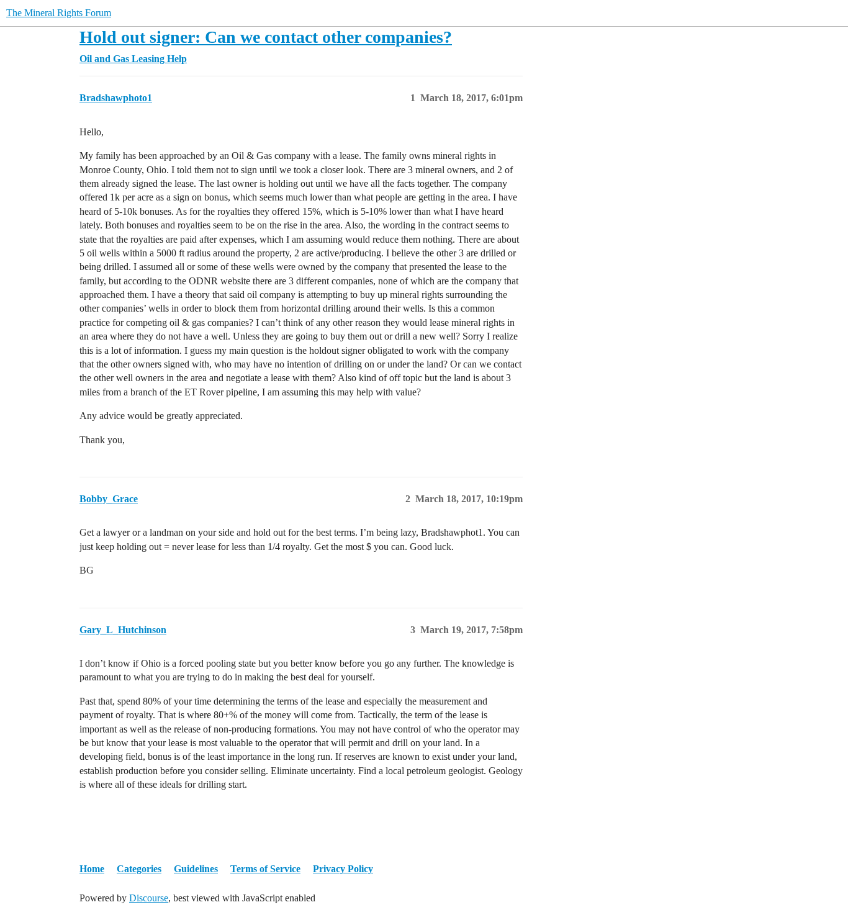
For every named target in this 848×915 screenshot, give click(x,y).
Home (91, 868)
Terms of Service (265, 868)
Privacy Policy (343, 868)
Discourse (148, 898)
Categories (139, 868)
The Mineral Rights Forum (58, 12)
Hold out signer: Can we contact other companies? (265, 37)
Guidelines (196, 868)
